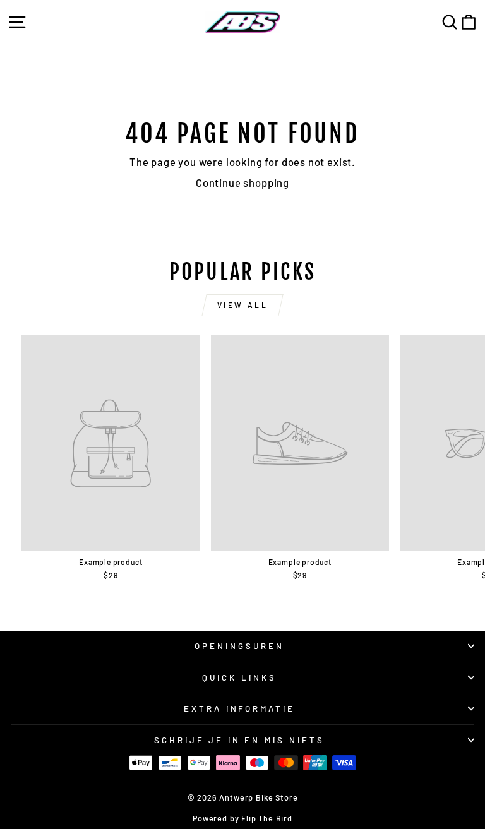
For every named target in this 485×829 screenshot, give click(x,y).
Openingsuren (239, 646)
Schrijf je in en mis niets (239, 740)
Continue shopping (242, 182)
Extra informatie (240, 708)
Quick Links (239, 677)
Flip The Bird (266, 818)
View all (242, 305)
